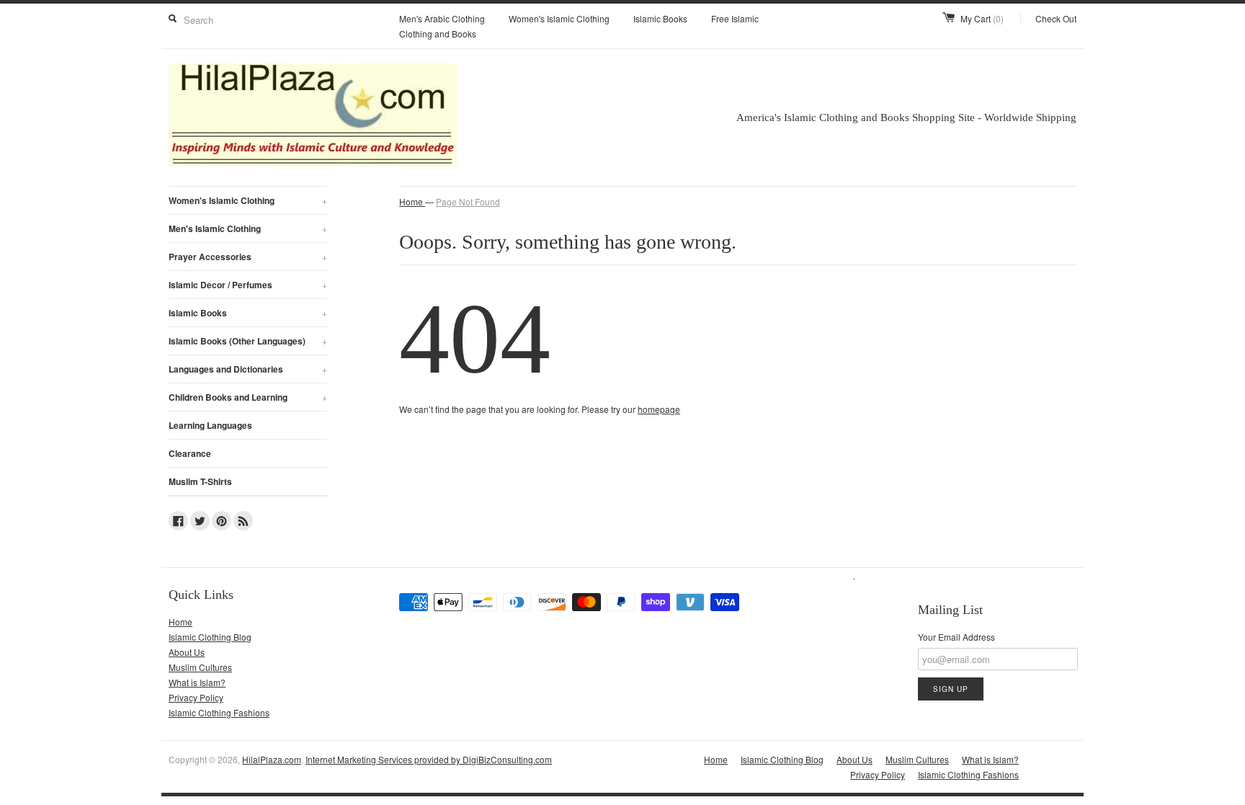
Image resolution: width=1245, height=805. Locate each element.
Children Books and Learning (248, 397)
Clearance (190, 453)
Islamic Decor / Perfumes (248, 284)
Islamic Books (660, 18)
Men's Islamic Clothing (248, 228)
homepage (659, 409)
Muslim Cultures (200, 667)
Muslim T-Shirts (200, 481)
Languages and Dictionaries (248, 369)
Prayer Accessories (248, 256)
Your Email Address (956, 637)
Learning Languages (210, 425)
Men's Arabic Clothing (442, 18)
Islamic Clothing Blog (210, 637)
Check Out (1055, 18)
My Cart (982, 18)
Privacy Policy (196, 697)
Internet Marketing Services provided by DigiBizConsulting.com (428, 759)
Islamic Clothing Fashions (219, 712)
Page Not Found (468, 201)
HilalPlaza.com (271, 759)
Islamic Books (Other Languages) (248, 340)
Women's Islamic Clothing (559, 18)
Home (180, 621)
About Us (187, 652)
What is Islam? (197, 682)
